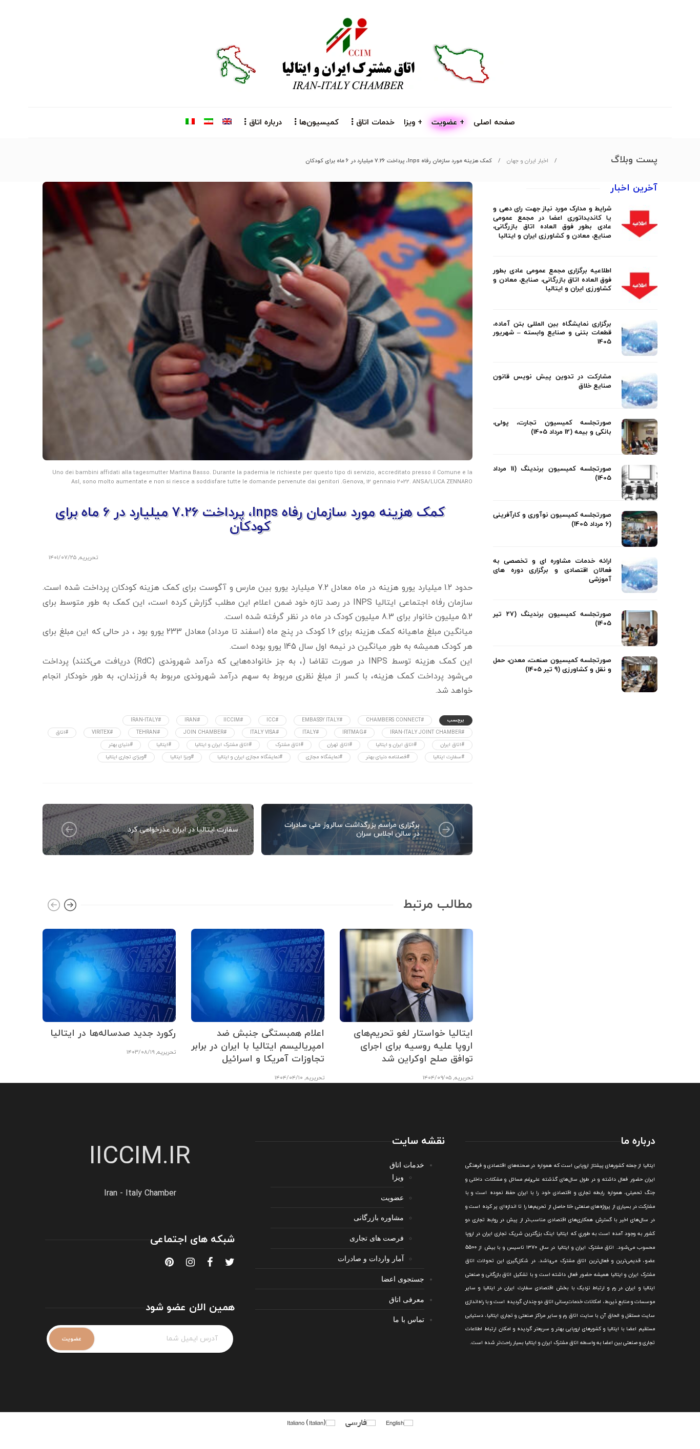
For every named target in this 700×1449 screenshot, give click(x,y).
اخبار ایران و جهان (527, 161)
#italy (310, 732)
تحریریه (88, 557)
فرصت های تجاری (376, 1238)
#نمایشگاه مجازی (324, 757)
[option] (109, 991)
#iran (192, 720)
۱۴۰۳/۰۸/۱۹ (140, 1052)
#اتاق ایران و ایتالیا (396, 745)
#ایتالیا (163, 745)
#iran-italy (146, 720)
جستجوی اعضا (402, 1279)
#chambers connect (395, 720)
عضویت (392, 1197)
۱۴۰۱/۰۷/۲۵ (62, 557)
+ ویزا (413, 122)
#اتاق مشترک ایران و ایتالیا (223, 745)
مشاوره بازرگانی (379, 1217)
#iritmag (354, 732)
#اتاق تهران (339, 745)
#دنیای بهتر (121, 745)
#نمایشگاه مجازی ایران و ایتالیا (249, 757)
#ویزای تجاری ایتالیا (126, 757)
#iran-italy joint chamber (427, 732)
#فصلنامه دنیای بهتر (387, 757)
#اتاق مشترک (289, 745)
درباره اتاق (265, 122)
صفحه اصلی (494, 122)
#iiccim (233, 720)
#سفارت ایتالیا (448, 757)
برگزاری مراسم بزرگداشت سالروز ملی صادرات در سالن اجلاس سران (352, 829)
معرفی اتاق (406, 1299)
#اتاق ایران (452, 745)
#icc (272, 720)
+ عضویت (447, 122)
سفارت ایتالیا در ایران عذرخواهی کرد (183, 830)
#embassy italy (322, 720)
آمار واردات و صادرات (371, 1258)
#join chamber (205, 732)
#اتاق (62, 732)
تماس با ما (408, 1319)
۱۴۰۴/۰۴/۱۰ (289, 1078)
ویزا (398, 1177)
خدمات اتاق (375, 122)
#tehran (148, 732)
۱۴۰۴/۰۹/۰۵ (437, 1078)
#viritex (102, 732)
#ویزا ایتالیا (182, 757)
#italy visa (264, 732)
